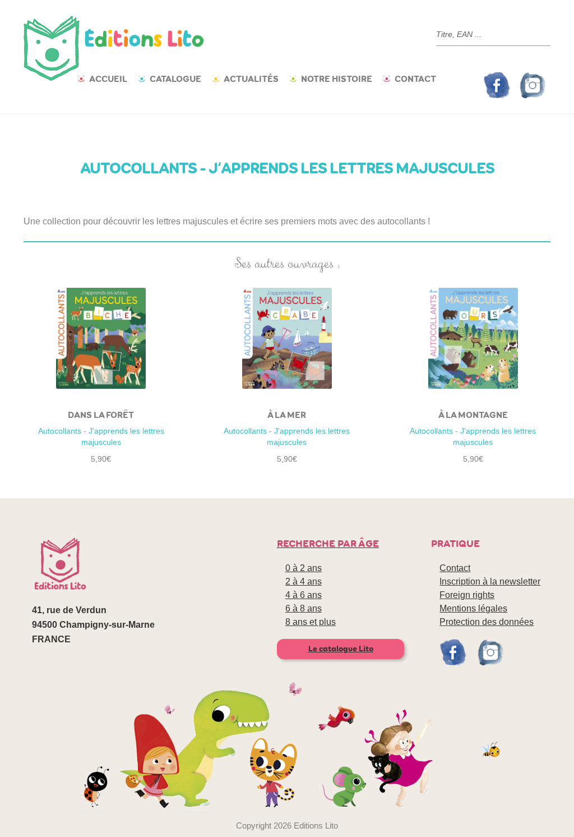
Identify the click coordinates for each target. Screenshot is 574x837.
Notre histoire (336, 79)
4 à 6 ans (303, 595)
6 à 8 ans (303, 608)
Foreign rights (466, 595)
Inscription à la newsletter (489, 581)
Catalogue (175, 79)
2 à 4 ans (303, 581)
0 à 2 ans (303, 568)
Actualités (251, 79)
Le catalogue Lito (340, 648)
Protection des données (486, 622)
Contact (415, 79)
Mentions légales (473, 608)
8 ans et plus (310, 622)
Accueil (108, 79)
